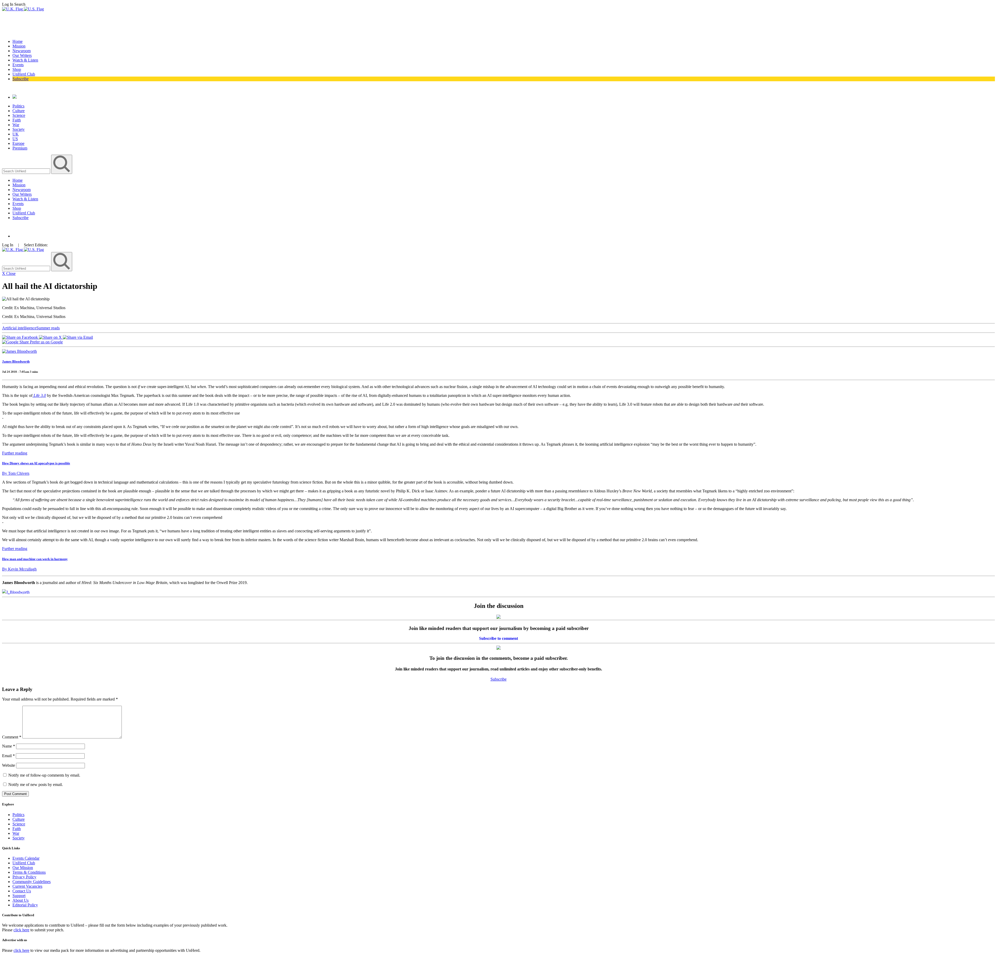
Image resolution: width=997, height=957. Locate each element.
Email (8, 756)
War (15, 125)
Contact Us (21, 891)
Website (8, 765)
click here (21, 930)
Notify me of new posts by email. (35, 784)
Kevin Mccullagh (19, 569)
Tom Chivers (15, 473)
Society (18, 129)
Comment (11, 737)
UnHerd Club (23, 74)
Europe (18, 143)
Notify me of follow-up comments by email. (44, 775)
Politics (18, 106)
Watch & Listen (25, 60)
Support (18, 895)
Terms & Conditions (29, 872)
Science (18, 115)
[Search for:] (26, 171)
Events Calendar (25, 858)
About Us (20, 900)
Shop (16, 69)
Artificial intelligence (19, 328)
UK (15, 134)
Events (18, 65)
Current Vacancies (27, 886)
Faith (16, 120)
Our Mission (22, 867)
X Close (9, 273)
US (15, 139)
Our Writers (22, 55)
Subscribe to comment (498, 638)
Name (8, 746)
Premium (19, 148)
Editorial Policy (25, 905)
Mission (18, 46)
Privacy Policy (24, 877)
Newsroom (21, 51)
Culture (18, 110)
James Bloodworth (16, 361)
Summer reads (48, 328)
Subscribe (20, 79)
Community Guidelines (31, 881)
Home (17, 41)
